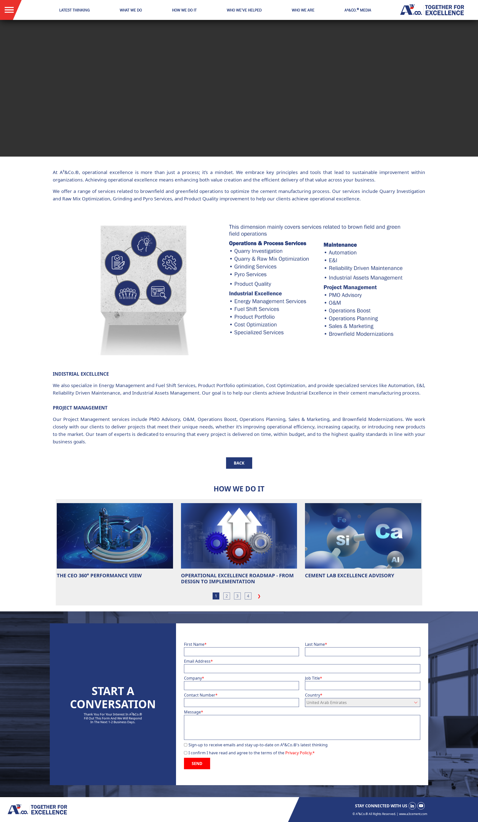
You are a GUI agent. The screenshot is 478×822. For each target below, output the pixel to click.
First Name (195, 644)
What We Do (131, 10)
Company (194, 678)
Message (193, 712)
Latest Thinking (74, 10)
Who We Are (303, 10)
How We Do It (184, 10)
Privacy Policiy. (300, 753)
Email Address (198, 661)
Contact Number (201, 695)
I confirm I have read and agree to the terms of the (251, 753)
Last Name (316, 644)
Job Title (313, 678)
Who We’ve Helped (244, 10)
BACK (239, 463)
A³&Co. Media (358, 10)
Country (313, 695)
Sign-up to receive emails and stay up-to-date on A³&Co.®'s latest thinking (258, 745)
